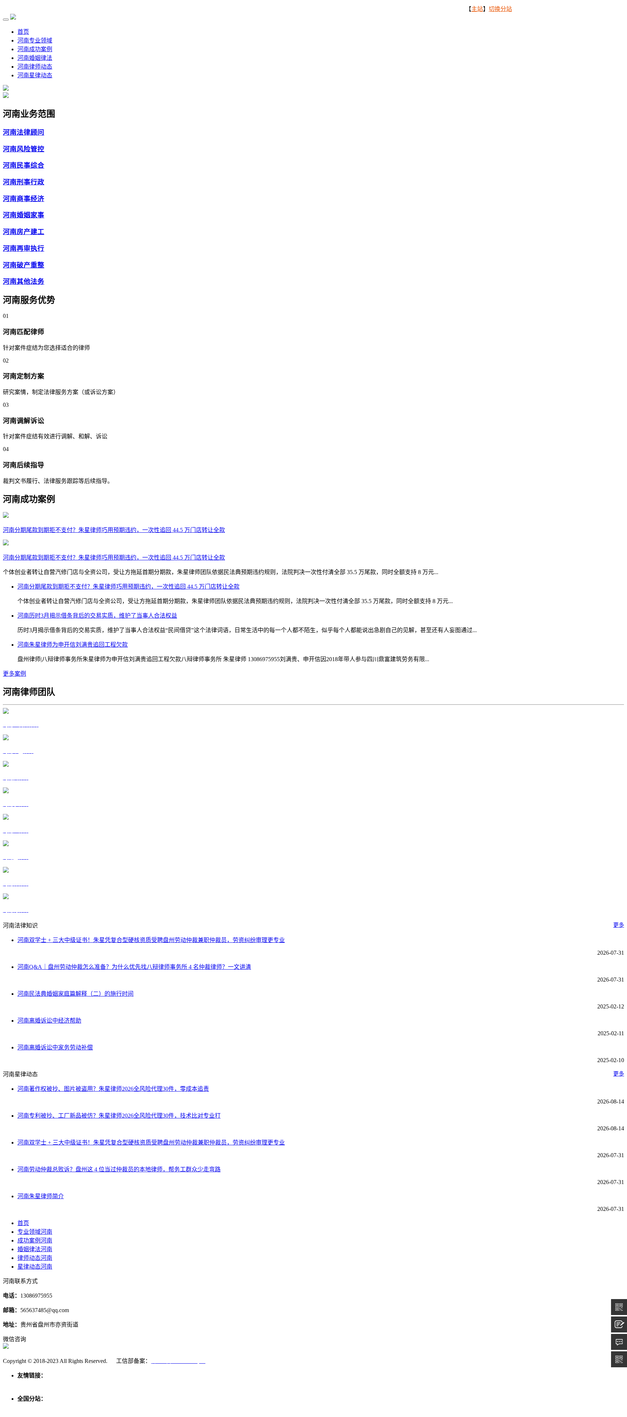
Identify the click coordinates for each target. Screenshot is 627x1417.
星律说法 (53, 1384)
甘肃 (387, 1407)
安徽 (178, 1407)
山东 (218, 1407)
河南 (231, 1407)
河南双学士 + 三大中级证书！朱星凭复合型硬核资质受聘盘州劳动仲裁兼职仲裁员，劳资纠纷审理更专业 (151, 940)
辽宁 (94, 1407)
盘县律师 (29, 1384)
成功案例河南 (34, 1240)
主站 (477, 9)
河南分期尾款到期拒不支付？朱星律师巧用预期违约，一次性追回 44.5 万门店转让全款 (114, 557)
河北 (49, 1407)
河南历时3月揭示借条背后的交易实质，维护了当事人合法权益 (97, 616)
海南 (296, 1407)
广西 (283, 1407)
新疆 (427, 1407)
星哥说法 (108, 1384)
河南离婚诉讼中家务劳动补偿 (55, 1047)
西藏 (361, 1407)
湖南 (257, 1407)
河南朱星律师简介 (40, 1196)
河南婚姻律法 (34, 58)
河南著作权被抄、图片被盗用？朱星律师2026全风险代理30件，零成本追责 (113, 1089)
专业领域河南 (34, 1232)
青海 (400, 1407)
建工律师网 (166, 1384)
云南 (348, 1407)
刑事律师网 (81, 1384)
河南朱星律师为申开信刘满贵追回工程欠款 (72, 645)
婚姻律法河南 (34, 1249)
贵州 (335, 1407)
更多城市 (445, 1407)
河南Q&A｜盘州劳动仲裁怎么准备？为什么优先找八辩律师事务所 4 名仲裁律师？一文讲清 (134, 967)
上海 (139, 1407)
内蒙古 (78, 1407)
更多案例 (14, 674)
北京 (23, 1407)
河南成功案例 (34, 49)
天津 (36, 1407)
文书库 (191, 1384)
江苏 (152, 1407)
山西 (62, 1407)
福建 (191, 1407)
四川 (322, 1407)
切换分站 (500, 9)
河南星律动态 (34, 75)
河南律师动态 (34, 67)
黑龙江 (123, 1407)
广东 (270, 1407)
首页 (23, 32)
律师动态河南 (34, 1258)
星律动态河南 (34, 1267)
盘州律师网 (216, 1384)
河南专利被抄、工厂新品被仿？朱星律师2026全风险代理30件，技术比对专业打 (119, 1116)
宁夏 (413, 1407)
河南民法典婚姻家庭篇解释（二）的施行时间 (75, 994)
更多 (618, 925)
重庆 (309, 1407)
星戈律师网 (136, 1384)
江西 (204, 1407)
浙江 (165, 1407)
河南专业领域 (34, 40)
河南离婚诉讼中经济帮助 (49, 1020)
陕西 (374, 1407)
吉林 (107, 1407)
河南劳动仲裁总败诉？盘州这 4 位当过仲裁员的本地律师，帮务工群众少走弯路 (119, 1169)
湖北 (244, 1407)
